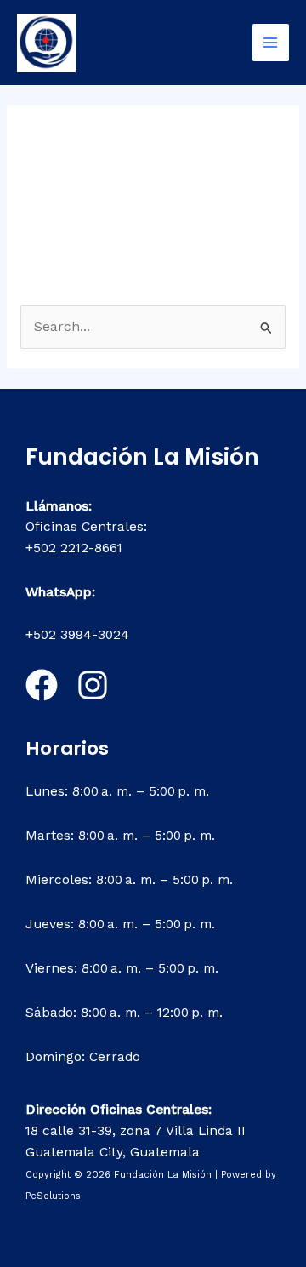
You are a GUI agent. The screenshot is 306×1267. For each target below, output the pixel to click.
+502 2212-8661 (74, 548)
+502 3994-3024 (77, 634)
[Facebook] (42, 685)
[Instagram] (92, 685)
